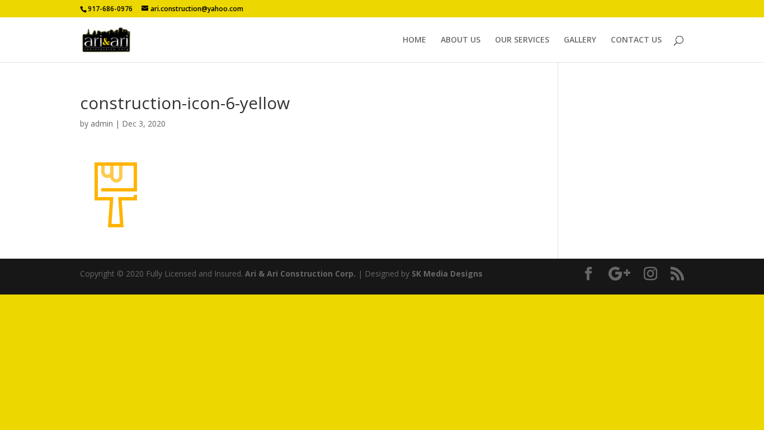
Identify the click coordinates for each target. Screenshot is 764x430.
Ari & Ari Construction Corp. (300, 273)
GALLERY (580, 40)
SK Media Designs (447, 273)
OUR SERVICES (522, 40)
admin (102, 123)
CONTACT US (636, 40)
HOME (414, 40)
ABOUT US (460, 40)
